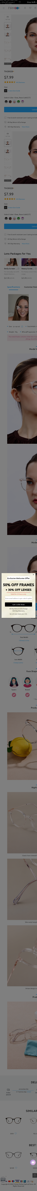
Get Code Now (18, 604)
